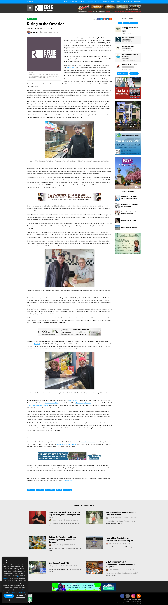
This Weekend (133, 23)
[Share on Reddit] (110, 19)
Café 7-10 (37, 344)
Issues (113, 1)
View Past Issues (119, 129)
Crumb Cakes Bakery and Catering (37, 405)
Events (130, 1)
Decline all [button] (20, 596)
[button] (15, 600)
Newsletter (137, 1)
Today (119, 23)
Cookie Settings (13, 592)
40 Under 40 (82, 1)
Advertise (97, 1)
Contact (124, 1)
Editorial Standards (121, 603)
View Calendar (134, 73)
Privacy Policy (137, 603)
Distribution (105, 1)
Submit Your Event (122, 73)
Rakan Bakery (67, 490)
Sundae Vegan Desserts (83, 403)
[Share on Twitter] (101, 19)
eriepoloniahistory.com (88, 442)
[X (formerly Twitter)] (127, 596)
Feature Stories (32, 19)
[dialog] (15, 580)
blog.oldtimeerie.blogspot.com (66, 444)
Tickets (90, 1)
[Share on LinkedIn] (107, 19)
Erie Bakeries (40, 490)
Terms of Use (130, 603)
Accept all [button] (9, 596)
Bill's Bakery (31, 490)
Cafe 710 (59, 490)
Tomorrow (125, 23)
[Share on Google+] (104, 19)
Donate (66, 1)
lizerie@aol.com (67, 480)
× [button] (26, 558)
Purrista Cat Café (74, 400)
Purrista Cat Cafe (50, 490)
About (118, 1)
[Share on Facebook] (98, 19)
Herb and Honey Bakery (52, 403)
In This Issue (137, 129)
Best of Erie (73, 1)
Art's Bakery (70, 67)
